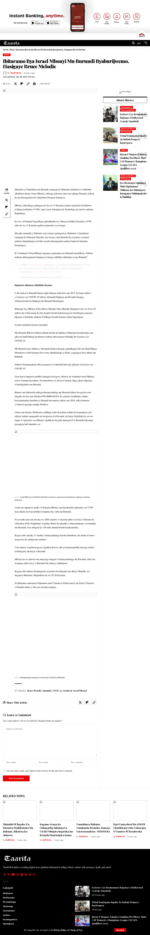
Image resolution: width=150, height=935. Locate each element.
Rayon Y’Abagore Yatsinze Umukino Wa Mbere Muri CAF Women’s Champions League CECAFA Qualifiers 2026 (133, 161)
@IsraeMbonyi (35, 264)
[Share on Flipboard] (22, 84)
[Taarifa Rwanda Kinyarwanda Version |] (11, 43)
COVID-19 (57, 690)
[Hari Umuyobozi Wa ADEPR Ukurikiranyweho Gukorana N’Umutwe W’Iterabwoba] (130, 810)
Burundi (47, 690)
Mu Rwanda (125, 179)
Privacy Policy (60, 929)
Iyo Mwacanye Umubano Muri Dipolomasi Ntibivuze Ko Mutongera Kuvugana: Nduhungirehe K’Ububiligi (133, 190)
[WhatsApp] (34, 874)
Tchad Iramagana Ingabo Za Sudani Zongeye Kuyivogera (133, 139)
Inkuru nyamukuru (128, 110)
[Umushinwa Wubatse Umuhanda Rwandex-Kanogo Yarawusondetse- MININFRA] (93, 810)
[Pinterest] (22, 874)
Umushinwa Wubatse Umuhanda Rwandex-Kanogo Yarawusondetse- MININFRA (93, 828)
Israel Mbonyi (80, 690)
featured (67, 690)
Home (5, 49)
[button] (120, 930)
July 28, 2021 (65, 277)
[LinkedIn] (26, 874)
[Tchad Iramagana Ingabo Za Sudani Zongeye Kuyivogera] (110, 135)
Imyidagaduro (126, 107)
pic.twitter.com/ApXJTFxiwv (47, 271)
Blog (12, 49)
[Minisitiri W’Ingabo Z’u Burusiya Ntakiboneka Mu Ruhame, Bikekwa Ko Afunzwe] (20, 810)
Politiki (7, 55)
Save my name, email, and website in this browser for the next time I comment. (40, 770)
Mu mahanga (126, 132)
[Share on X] (15, 84)
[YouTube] (13, 874)
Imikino (124, 150)
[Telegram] (30, 874)
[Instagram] (18, 874)
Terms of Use (76, 929)
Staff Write (16, 73)
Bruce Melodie (34, 690)
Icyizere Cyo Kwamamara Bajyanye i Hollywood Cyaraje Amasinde (133, 118)
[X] (8, 874)
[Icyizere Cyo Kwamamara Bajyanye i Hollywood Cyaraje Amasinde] (110, 114)
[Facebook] (4, 874)
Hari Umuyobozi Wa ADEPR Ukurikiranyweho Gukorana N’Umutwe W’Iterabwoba (129, 828)
